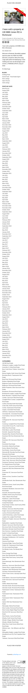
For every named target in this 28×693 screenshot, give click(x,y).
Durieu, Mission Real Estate (10, 448)
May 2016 (5, 262)
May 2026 (5, 96)
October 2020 (6, 189)
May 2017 (5, 244)
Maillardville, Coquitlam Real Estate (12, 523)
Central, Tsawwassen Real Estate (11, 407)
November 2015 (6, 270)
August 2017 (5, 238)
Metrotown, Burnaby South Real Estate (13, 529)
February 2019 (6, 220)
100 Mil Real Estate (7, 363)
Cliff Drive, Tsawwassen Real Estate (12, 411)
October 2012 (6, 335)
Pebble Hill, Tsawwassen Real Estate (12, 545)
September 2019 (6, 212)
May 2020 (5, 197)
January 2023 (6, 151)
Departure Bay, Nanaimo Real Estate (12, 434)
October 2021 (6, 171)
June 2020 (5, 195)
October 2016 (6, 254)
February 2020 (6, 203)
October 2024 (6, 129)
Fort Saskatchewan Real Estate (11, 464)
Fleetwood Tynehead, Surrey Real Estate (13, 462)
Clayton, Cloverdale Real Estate (11, 409)
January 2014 (6, 309)
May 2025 (5, 114)
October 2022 (6, 155)
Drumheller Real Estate (8, 444)
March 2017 (5, 248)
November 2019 (6, 208)
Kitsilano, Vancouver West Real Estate (12, 508)
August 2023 (5, 143)
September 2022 (6, 157)
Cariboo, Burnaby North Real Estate (12, 403)
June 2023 (5, 147)
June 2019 (5, 216)
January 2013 (6, 331)
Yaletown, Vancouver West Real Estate (13, 638)
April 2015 (5, 282)
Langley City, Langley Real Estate (11, 517)
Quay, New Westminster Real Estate (12, 555)
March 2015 (5, 284)
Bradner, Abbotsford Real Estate (11, 381)
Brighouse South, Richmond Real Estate (16, 40)
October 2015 (6, 272)
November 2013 (6, 311)
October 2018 (6, 224)
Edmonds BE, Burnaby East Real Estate (13, 452)
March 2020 (5, 201)
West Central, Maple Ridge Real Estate (13, 610)
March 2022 (5, 167)
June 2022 (5, 161)
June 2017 (5, 242)
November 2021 (6, 169)
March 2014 (5, 305)
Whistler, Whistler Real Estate (10, 622)
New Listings (5, 78)
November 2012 (6, 333)
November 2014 (6, 292)
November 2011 (6, 355)
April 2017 (5, 246)
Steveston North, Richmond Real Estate (13, 585)
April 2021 (5, 181)
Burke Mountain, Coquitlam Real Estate (13, 395)
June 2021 (5, 177)
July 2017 (5, 240)
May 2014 (5, 301)
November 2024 (6, 127)
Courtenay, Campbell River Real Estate (13, 424)
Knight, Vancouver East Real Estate (12, 511)
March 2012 (5, 349)
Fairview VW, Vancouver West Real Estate (14, 458)
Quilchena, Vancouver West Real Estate (13, 565)
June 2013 (5, 321)
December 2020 (6, 187)
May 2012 (5, 345)
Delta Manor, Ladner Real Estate (11, 430)
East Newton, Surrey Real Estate (11, 450)
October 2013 (6, 313)
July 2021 (5, 175)
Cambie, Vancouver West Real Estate (12, 397)
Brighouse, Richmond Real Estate (11, 385)
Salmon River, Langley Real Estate (12, 567)
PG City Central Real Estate (10, 547)
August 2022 (5, 159)
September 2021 (6, 173)
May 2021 (5, 179)
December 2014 (6, 290)
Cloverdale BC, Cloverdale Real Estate (13, 413)
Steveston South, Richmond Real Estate (13, 587)
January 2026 (6, 104)
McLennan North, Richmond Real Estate (13, 527)
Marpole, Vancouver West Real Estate (12, 525)
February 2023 (6, 149)
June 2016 (5, 260)
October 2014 (6, 294)
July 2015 (5, 276)
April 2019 (5, 218)
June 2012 (5, 343)
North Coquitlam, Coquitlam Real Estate (13, 535)
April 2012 (5, 347)
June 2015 (5, 278)
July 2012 (5, 341)
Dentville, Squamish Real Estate (11, 432)
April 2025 (5, 116)
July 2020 (5, 193)
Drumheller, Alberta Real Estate (11, 446)
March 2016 (5, 266)
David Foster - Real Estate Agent (11, 76)
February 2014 (6, 307)
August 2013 (5, 317)
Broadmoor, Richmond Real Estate (11, 391)
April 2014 (5, 303)
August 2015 (5, 274)
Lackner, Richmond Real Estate (11, 513)
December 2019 (6, 205)
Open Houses (6, 80)
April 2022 (5, 165)
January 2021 (6, 185)
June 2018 (5, 228)
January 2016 (6, 268)
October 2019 (6, 209)
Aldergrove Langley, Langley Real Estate (13, 365)
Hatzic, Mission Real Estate (9, 496)
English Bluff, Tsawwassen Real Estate (13, 456)
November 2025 (6, 106)
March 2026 (5, 100)
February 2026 (6, 102)
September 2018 (6, 226)
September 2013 (6, 315)
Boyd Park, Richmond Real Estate (11, 379)
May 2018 (5, 230)
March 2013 (5, 327)
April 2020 (5, 199)
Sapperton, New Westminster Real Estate (13, 569)
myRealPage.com (17, 654)
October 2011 (6, 357)
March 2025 (5, 118)
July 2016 (5, 258)
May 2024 (5, 135)
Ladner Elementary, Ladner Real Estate (13, 515)
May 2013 (5, 323)
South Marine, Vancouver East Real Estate (14, 577)
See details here (6, 50)
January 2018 (6, 232)
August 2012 (5, 339)
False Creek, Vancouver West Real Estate (13, 460)
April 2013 (5, 325)
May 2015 (5, 280)
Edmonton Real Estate (8, 454)
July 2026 (5, 92)
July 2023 (5, 145)
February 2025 (6, 120)
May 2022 (5, 163)
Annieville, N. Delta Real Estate (11, 367)
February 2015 (6, 286)
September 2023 (6, 141)
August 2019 (5, 214)
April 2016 (5, 264)
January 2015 (6, 288)
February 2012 (6, 351)
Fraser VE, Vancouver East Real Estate (13, 466)
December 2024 (6, 125)
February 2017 (6, 250)
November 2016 (6, 252)
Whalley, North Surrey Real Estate (11, 618)
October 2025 (6, 108)
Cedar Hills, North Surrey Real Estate (12, 405)
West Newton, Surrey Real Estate (11, 616)
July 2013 (5, 319)
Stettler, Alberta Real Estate (9, 583)
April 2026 (5, 98)
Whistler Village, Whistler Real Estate (12, 620)
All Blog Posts (6, 74)
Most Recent (5, 88)
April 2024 (5, 137)
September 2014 (6, 296)
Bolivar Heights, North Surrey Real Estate (13, 373)
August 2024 (5, 131)
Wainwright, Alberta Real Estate (11, 606)
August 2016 (5, 256)
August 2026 (5, 90)
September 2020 (6, 191)
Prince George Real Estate (9, 553)
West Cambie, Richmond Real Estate (12, 608)
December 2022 (6, 153)
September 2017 (6, 236)
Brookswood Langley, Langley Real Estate (14, 393)
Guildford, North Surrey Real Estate (12, 494)
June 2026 (5, 94)
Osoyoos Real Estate (8, 541)
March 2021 (5, 183)
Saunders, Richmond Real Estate (11, 571)
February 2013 (6, 329)
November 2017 (6, 234)
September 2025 (6, 110)
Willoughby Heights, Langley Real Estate (13, 632)
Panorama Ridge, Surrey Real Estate (12, 543)
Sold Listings (5, 82)
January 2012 (6, 353)
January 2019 (6, 222)
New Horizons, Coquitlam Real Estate (12, 531)
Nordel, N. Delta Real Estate (10, 533)
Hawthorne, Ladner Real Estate (11, 498)
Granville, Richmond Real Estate (11, 492)
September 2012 (6, 337)
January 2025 (6, 123)
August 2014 (5, 298)
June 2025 (5, 112)
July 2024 (5, 133)
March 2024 (5, 139)
